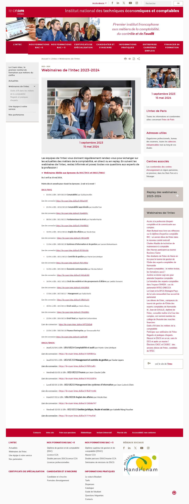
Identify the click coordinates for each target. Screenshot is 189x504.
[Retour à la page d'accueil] (16, 12)
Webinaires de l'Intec (69, 59)
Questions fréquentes (94, 495)
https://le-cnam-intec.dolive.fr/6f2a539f (72, 201)
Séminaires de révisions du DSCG (99, 462)
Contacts (37, 433)
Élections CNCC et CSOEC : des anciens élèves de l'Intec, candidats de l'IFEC (162, 347)
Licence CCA (52, 455)
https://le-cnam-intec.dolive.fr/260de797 (77, 403)
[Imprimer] (125, 59)
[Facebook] (112, 3)
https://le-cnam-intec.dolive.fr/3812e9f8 (73, 238)
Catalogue (89, 488)
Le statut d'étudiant (93, 477)
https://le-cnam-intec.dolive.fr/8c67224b (77, 391)
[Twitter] (124, 3)
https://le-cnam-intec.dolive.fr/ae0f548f (71, 337)
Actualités (13, 81)
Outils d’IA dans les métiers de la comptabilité (22, 92)
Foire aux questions (67, 433)
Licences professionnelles (58, 462)
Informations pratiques (100, 471)
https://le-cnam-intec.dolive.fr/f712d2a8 (75, 324)
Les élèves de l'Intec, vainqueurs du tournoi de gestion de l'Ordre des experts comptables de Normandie (162, 303)
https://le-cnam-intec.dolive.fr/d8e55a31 (73, 300)
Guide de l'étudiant (93, 492)
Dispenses (89, 484)
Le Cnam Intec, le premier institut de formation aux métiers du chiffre (21, 71)
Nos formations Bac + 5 (99, 442)
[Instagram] (136, 3)
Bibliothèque (86, 433)
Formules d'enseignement (58, 480)
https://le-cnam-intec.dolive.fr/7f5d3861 (73, 312)
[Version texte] (129, 59)
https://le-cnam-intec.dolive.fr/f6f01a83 (77, 366)
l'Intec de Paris (168, 120)
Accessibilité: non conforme (144, 433)
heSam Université (104, 433)
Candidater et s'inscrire (62, 471)
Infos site (50, 433)
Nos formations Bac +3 (61, 442)
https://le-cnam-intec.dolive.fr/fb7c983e (72, 263)
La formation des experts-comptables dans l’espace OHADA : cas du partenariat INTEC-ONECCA (163, 284)
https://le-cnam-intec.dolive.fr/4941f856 (73, 288)
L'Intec (54, 59)
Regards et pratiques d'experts (160, 335)
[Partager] (138, 59)
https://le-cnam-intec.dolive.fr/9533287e (77, 379)
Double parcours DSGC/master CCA (100, 458)
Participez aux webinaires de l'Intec (162, 332)
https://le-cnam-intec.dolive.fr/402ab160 (73, 275)
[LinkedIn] (118, 3)
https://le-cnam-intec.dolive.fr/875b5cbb (72, 250)
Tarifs (87, 480)
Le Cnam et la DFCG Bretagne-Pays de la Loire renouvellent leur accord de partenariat (163, 294)
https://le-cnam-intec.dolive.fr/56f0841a (77, 354)
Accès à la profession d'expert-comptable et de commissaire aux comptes (161, 224)
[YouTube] (130, 3)
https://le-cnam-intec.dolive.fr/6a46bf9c (72, 213)
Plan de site (122, 433)
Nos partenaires (16, 115)
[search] (157, 3)
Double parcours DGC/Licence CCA (62, 458)
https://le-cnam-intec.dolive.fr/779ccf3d (77, 416)
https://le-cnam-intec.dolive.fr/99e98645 (72, 226)
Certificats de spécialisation (26, 471)
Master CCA (90, 455)
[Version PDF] (134, 59)
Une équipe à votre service (18, 107)
